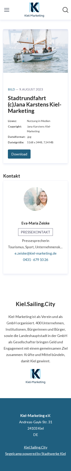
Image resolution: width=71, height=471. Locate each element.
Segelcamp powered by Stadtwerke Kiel (35, 453)
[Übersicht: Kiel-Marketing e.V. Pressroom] (34, 9)
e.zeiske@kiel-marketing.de (36, 253)
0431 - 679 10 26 (35, 259)
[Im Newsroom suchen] (65, 10)
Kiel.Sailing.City (35, 447)
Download (19, 154)
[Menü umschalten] (6, 10)
